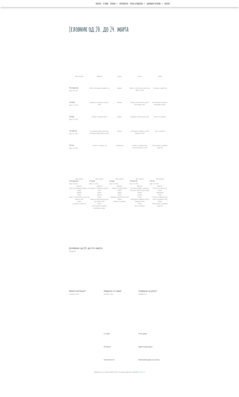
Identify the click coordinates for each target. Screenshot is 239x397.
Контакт (167, 3)
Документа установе (154, 3)
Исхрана (113, 3)
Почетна (98, 3)
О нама (105, 3)
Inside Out (142, 372)
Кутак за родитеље (136, 3)
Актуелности (124, 3)
